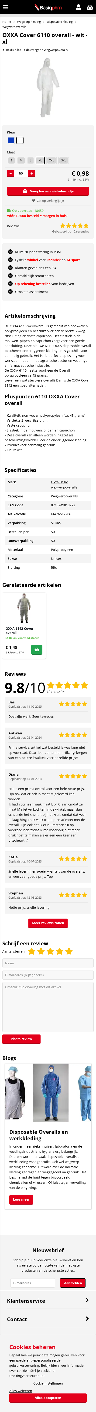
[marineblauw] (11, 140)
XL (40, 160)
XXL (51, 160)
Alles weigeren (20, 1391)
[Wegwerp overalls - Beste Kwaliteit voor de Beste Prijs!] (48, 9)
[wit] (20, 140)
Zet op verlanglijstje (50, 200)
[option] (48, 87)
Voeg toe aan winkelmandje (52, 191)
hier (54, 1365)
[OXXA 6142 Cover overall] (24, 608)
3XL (63, 160)
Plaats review (21, 1039)
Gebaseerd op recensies (70, 231)
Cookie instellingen (48, 1383)
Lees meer (21, 1199)
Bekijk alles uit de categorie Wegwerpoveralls (37, 50)
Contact (17, 1319)
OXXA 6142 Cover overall (19, 630)
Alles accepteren (48, 1398)
